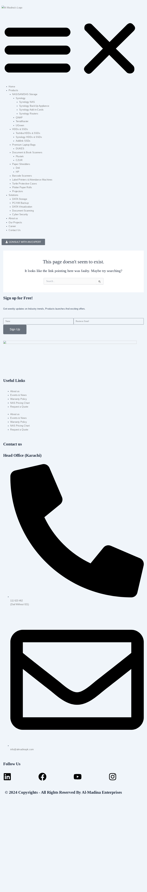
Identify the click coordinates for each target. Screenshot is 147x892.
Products (13, 90)
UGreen (20, 125)
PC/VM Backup (20, 203)
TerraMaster (22, 121)
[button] (73, 49)
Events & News (18, 395)
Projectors (17, 191)
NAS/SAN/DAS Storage (24, 94)
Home (12, 86)
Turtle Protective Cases (24, 183)
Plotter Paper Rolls (22, 187)
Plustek (20, 156)
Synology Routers (28, 113)
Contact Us (15, 230)
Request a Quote (19, 406)
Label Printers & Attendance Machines (32, 179)
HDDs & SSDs (20, 129)
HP (17, 172)
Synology (21, 98)
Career (12, 226)
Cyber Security (20, 214)
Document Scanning (23, 210)
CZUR (19, 160)
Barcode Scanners (22, 175)
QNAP (19, 117)
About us (13, 218)
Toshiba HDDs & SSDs (28, 133)
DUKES (20, 148)
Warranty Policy (18, 399)
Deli (18, 168)
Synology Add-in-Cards (31, 110)
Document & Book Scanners (27, 152)
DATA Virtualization (22, 207)
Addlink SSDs (23, 140)
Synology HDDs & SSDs (29, 137)
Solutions (13, 195)
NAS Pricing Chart (20, 403)
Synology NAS (27, 102)
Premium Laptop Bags (24, 144)
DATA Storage (19, 199)
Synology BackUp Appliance (34, 106)
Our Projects (15, 222)
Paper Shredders (21, 164)
